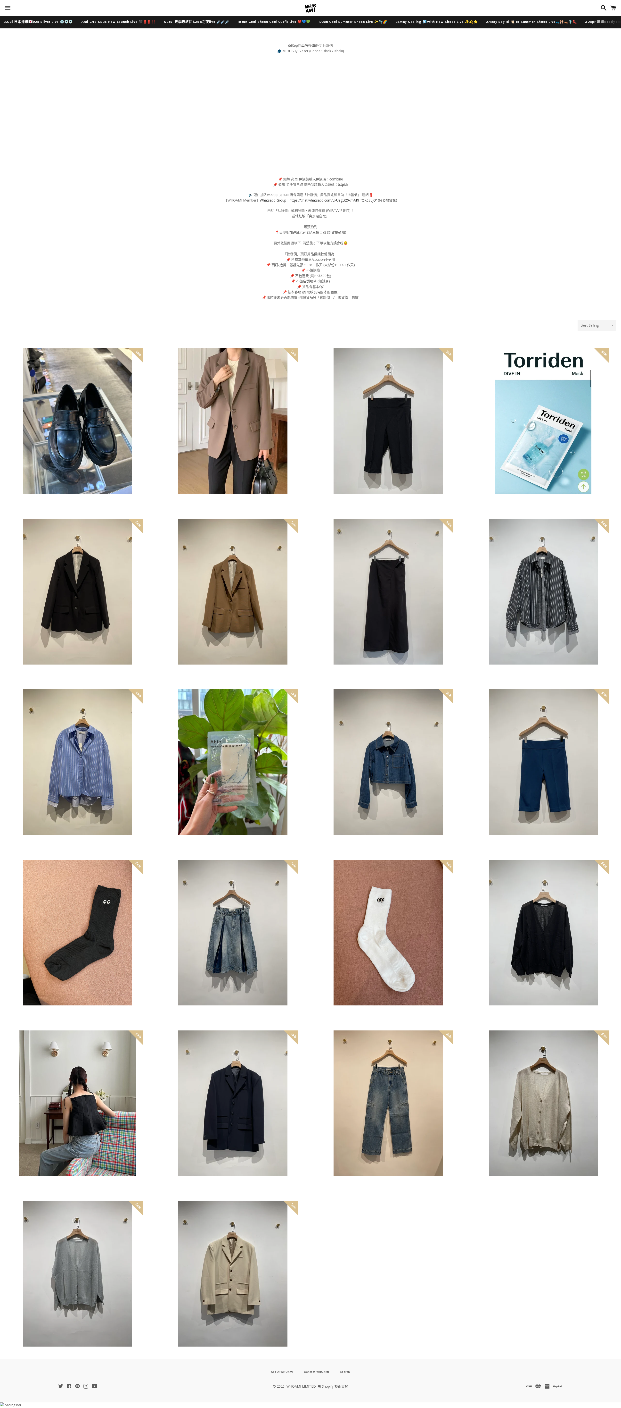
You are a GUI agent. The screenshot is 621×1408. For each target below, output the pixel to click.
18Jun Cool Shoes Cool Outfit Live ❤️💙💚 (273, 22)
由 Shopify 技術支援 (333, 1386)
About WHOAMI (282, 1372)
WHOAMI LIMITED (301, 1386)
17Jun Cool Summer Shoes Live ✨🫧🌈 (353, 22)
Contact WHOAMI (316, 1372)
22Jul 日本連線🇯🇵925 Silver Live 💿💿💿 (38, 22)
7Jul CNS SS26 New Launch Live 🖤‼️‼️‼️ (118, 22)
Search (345, 1372)
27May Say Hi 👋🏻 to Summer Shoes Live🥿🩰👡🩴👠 (531, 22)
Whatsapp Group (273, 200)
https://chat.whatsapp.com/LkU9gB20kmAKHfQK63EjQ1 (334, 200)
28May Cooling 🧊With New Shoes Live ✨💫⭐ (436, 22)
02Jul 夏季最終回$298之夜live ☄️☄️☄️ (196, 22)
